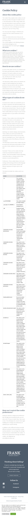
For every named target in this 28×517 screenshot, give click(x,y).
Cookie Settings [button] (6, 513)
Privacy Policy (20, 496)
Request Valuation (14, 475)
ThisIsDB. (20, 500)
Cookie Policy (14, 498)
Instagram (16, 487)
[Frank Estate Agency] (6, 2)
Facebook (16, 483)
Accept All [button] (13, 513)
